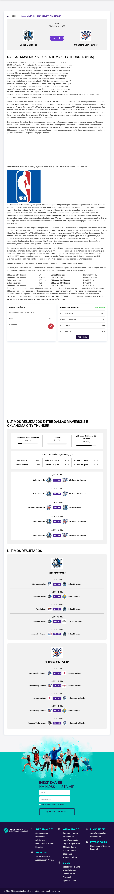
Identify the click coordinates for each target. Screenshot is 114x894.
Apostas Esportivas (24, 891)
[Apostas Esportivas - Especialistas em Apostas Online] (16, 830)
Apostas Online (70, 857)
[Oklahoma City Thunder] (85, 35)
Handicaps (40, 836)
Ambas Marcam (42, 856)
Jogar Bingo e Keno (71, 843)
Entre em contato (70, 833)
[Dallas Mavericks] (28, 35)
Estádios (39, 847)
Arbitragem (40, 840)
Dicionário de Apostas (45, 843)
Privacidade (68, 836)
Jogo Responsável (71, 840)
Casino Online (69, 850)
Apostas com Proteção (45, 860)
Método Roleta (69, 847)
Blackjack (67, 854)
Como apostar (41, 833)
